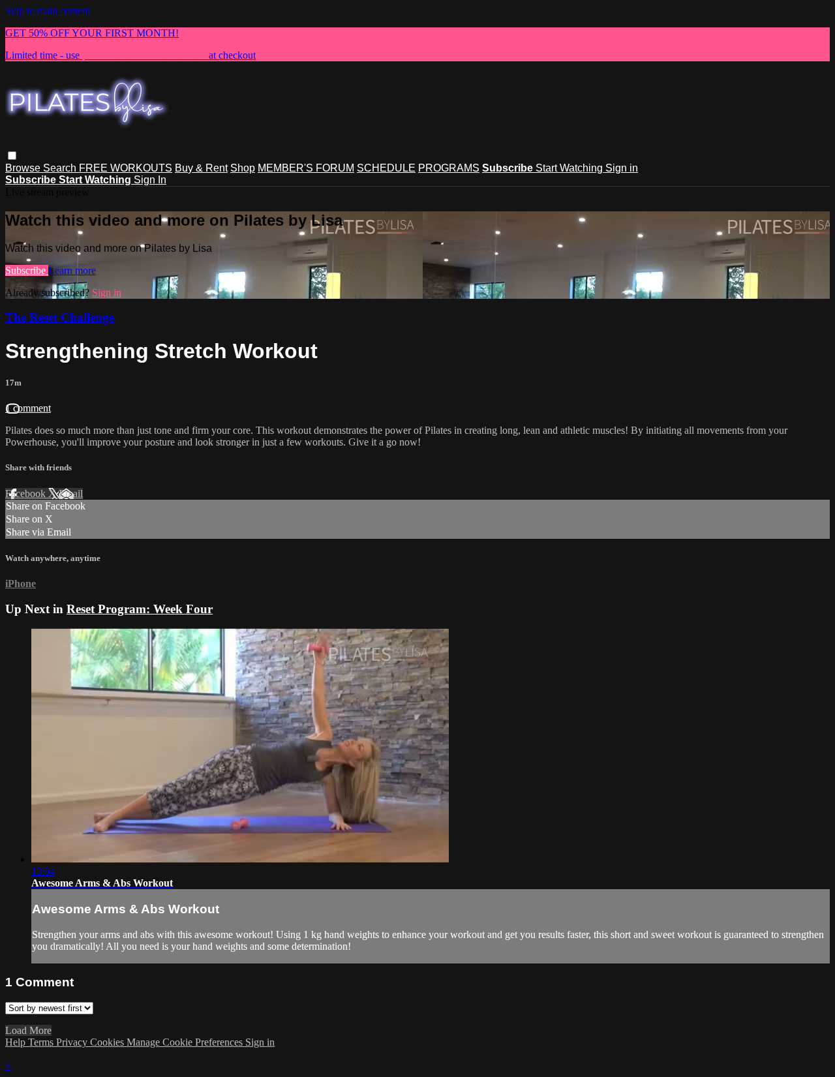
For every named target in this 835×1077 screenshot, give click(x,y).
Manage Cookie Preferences (186, 1042)
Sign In (150, 179)
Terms (42, 1042)
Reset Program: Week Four (140, 609)
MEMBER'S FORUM (306, 168)
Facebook (26, 493)
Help (16, 1042)
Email (71, 493)
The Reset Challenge (59, 317)
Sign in (621, 168)
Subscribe (26, 270)
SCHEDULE (386, 168)
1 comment (28, 408)
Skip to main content (47, 10)
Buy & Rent (201, 168)
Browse (24, 168)
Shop (242, 168)
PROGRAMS (448, 168)
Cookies (108, 1042)
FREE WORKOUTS (125, 168)
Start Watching (570, 168)
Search (61, 168)
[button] (12, 155)
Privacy (73, 1042)
